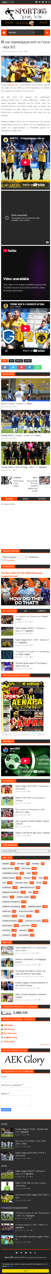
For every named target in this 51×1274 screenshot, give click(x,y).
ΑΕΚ (11, 360)
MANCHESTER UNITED (10, 892)
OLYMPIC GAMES (23, 897)
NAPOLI (5, 897)
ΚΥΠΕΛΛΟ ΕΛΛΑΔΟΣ (33, 921)
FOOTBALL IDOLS (21, 883)
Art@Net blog (10, 1037)
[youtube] (42, 2)
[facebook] (36, 2)
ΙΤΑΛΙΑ (22, 916)
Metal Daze (9, 1029)
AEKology (8, 1025)
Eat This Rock (10, 1033)
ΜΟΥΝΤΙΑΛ (26, 926)
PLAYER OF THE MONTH (11, 902)
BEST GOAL (26, 868)
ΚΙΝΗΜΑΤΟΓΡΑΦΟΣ (9, 921)
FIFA (4, 883)
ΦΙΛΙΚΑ (27, 360)
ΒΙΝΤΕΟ (19, 360)
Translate (10, 560)
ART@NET (21, 864)
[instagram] (49, 2)
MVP (30, 892)
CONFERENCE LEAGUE (10, 873)
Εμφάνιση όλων (45, 1044)
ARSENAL (5, 864)
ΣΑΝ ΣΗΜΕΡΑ (24, 935)
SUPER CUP (6, 911)
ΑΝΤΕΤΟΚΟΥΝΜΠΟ (26, 911)
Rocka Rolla (9, 1041)
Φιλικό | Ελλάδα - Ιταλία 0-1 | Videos (16, 404)
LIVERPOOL (6, 887)
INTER (39, 883)
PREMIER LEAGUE (34, 907)
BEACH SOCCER (7, 868)
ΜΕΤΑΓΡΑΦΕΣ (7, 926)
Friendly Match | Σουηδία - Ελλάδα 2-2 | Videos (21, 435)
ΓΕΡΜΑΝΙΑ (6, 916)
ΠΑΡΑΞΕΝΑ (6, 935)
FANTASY (27, 878)
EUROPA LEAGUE (8, 878)
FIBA (40, 878)
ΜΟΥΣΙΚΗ (6, 930)
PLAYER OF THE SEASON (11, 907)
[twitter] (39, 2)
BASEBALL (36, 864)
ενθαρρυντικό (12, 85)
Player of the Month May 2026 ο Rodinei (32, 833)
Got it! (25, 1271)
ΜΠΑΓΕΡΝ (23, 930)
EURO (29, 873)
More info (10, 1266)
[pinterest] (46, 2)
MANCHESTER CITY (27, 887)
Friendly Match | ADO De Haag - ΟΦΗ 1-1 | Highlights (24, 467)
